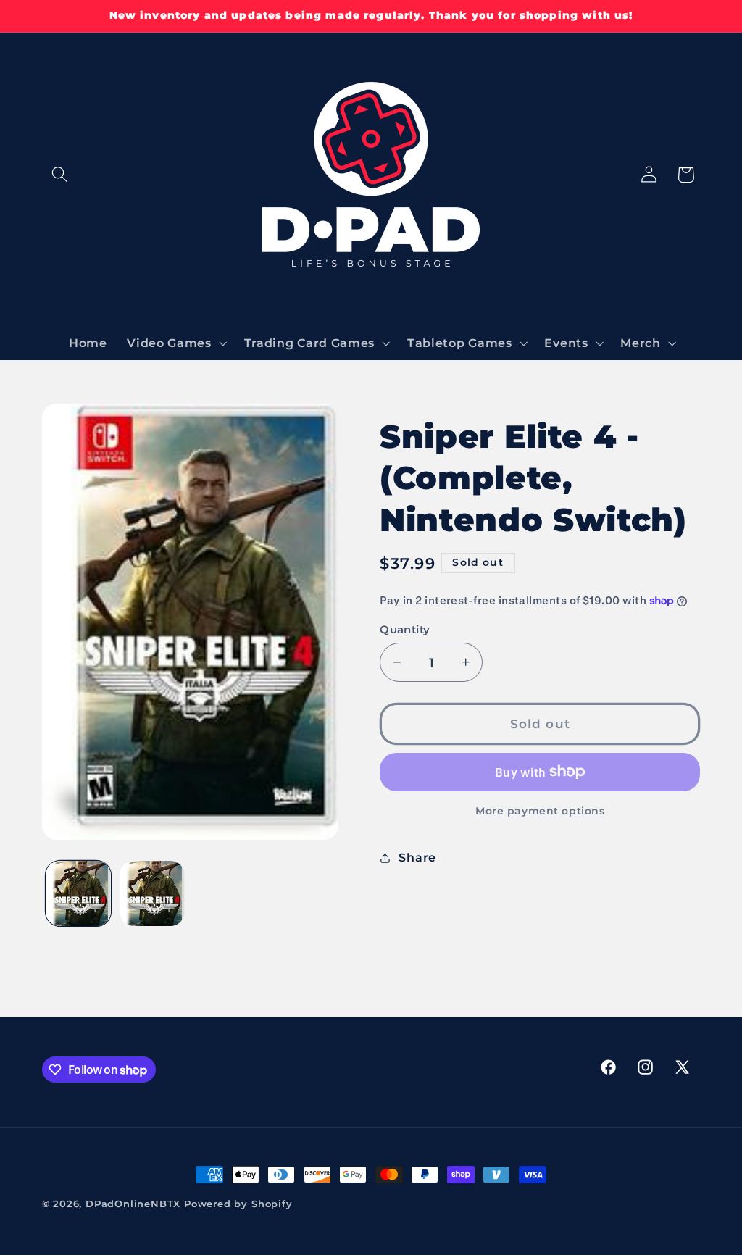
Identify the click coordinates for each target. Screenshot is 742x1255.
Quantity (405, 629)
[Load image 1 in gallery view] (78, 893)
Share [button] (417, 857)
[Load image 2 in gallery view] (152, 893)
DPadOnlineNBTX (133, 1203)
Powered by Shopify (238, 1203)
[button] (60, 175)
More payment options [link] (540, 811)
